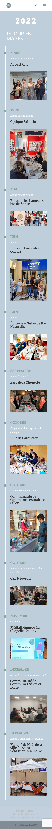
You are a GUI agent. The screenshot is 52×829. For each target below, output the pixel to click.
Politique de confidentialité (24, 814)
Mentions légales (24, 810)
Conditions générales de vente (24, 817)
